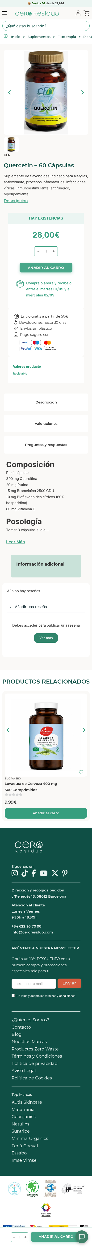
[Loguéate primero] (82, 698)
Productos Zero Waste (35, 1049)
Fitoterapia (67, 37)
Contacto (21, 1027)
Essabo (19, 1153)
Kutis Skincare (27, 1102)
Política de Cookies (32, 1078)
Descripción (16, 200)
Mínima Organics (30, 1138)
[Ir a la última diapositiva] (8, 730)
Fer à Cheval (25, 1146)
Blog (16, 1034)
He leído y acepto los (46, 996)
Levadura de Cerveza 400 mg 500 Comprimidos (31, 786)
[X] (55, 874)
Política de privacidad (35, 1063)
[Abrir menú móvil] (4, 13)
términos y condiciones (60, 996)
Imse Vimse (24, 1160)
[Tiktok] (24, 874)
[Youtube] (44, 874)
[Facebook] (33, 874)
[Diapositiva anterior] (10, 92)
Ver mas (46, 638)
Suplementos (39, 37)
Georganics (24, 1116)
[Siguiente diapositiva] (82, 92)
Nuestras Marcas (29, 1041)
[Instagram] (15, 874)
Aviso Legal (24, 1070)
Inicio (15, 37)
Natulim (20, 1124)
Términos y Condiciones (37, 1056)
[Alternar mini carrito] (85, 13)
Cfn (7, 155)
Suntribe (21, 1131)
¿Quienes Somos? (30, 1019)
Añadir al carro (46, 813)
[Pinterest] (65, 874)
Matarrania (23, 1109)
